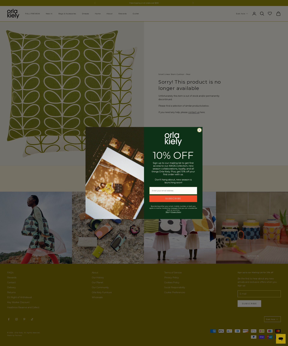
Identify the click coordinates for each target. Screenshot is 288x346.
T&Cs (167, 212)
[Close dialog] (199, 130)
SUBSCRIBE (173, 198)
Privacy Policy (176, 212)
